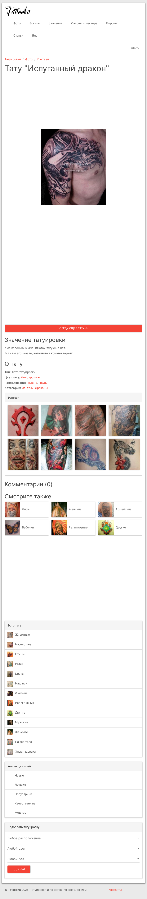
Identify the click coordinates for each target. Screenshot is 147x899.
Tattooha (18, 11)
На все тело (23, 742)
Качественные (24, 803)
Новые (19, 775)
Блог (35, 35)
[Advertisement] (73, 102)
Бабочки (28, 527)
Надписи (21, 683)
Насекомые (23, 644)
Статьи (18, 35)
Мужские (21, 722)
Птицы (20, 654)
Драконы (41, 388)
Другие (121, 527)
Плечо (32, 383)
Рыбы (19, 664)
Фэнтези (43, 59)
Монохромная (30, 377)
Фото (17, 23)
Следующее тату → (73, 328)
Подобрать (19, 869)
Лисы (25, 509)
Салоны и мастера (83, 23)
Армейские (123, 509)
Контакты (115, 890)
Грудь (43, 383)
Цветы (19, 673)
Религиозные (78, 527)
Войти (135, 48)
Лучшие (20, 784)
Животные (22, 634)
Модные (20, 812)
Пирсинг (111, 23)
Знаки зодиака (25, 751)
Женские (75, 509)
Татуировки (13, 59)
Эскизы (34, 23)
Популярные (23, 794)
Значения (55, 23)
